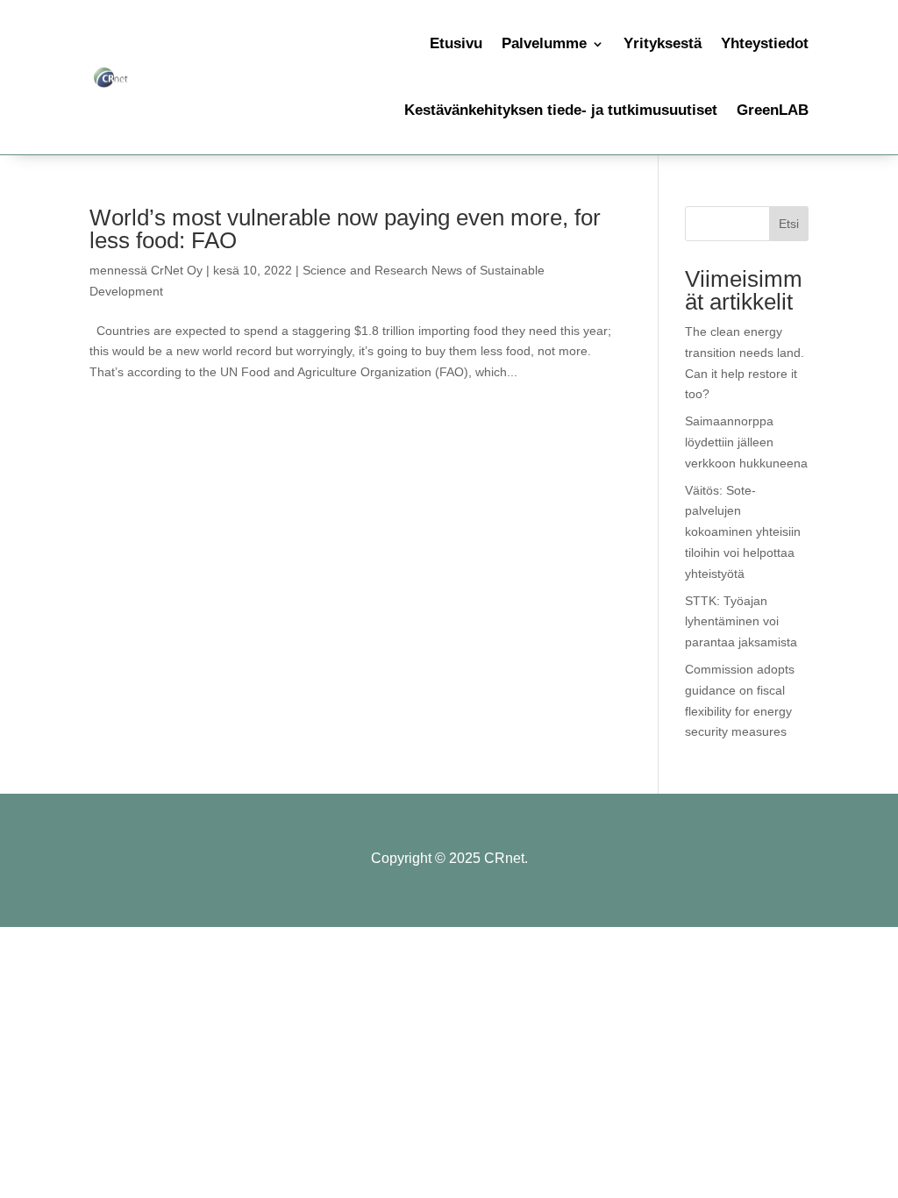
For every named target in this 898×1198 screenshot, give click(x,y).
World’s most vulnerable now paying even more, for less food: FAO (345, 228)
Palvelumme (544, 43)
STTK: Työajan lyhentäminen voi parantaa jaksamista (741, 622)
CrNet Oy (177, 270)
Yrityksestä (663, 43)
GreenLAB (773, 110)
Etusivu (456, 43)
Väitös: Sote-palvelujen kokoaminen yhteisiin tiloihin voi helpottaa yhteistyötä (743, 532)
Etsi (789, 224)
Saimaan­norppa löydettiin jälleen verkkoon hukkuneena (746, 442)
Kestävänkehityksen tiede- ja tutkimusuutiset (560, 110)
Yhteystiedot (765, 43)
